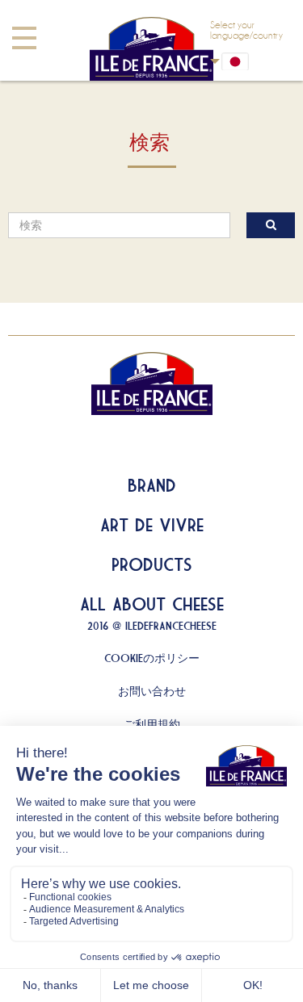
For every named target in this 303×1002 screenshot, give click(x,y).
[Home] (151, 49)
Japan (246, 61)
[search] (119, 225)
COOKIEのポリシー (152, 658)
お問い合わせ (152, 691)
